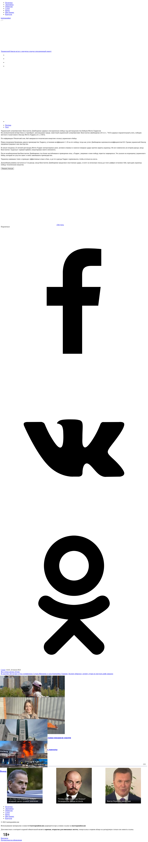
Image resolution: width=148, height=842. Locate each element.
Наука (7, 10)
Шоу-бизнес (9, 12)
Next (7, 127)
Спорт (7, 8)
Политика (9, 3)
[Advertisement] (74, 35)
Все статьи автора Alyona (10, 672)
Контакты (4, 838)
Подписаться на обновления (11, 840)
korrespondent (6, 18)
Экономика (9, 5)
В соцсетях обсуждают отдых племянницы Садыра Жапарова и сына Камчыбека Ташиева (34, 674)
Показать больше (7, 168)
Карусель (8, 14)
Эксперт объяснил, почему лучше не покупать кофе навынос (90, 674)
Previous (8, 125)
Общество (9, 6)
